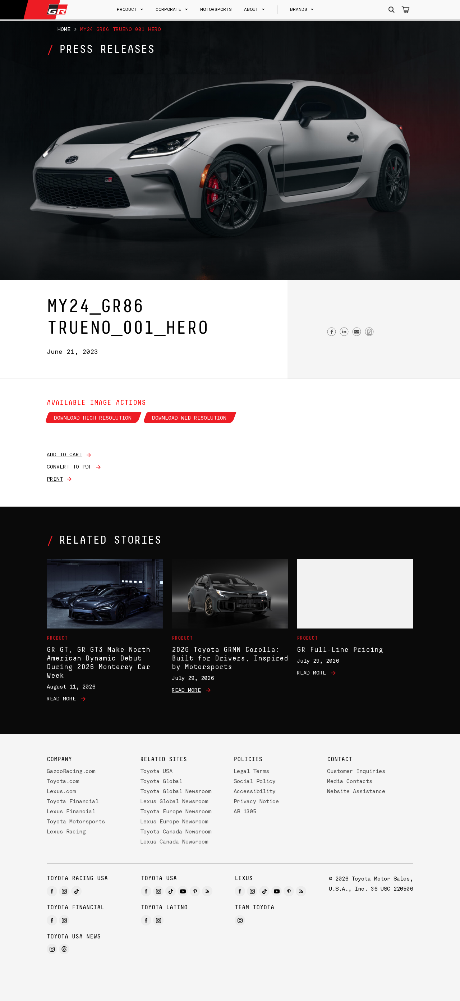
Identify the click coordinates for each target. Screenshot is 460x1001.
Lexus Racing (66, 832)
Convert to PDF (69, 467)
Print (55, 479)
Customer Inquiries (356, 771)
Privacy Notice (256, 802)
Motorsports (216, 10)
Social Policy (255, 782)
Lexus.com (61, 792)
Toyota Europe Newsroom (175, 812)
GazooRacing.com (71, 771)
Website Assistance (356, 792)
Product (127, 10)
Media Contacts (349, 782)
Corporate (168, 10)
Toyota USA (156, 771)
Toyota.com (63, 782)
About (251, 10)
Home (64, 29)
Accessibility (255, 792)
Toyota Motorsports (76, 822)
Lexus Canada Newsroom (174, 842)
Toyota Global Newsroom (175, 792)
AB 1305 (245, 812)
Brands (298, 10)
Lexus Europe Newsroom (174, 822)
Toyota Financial (72, 802)
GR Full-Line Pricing (340, 649)
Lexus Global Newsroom (174, 802)
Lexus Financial (71, 812)
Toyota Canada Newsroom (175, 832)
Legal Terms (251, 771)
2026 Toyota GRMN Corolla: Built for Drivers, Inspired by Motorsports (230, 658)
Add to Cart (64, 454)
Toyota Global (161, 782)
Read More (61, 698)
